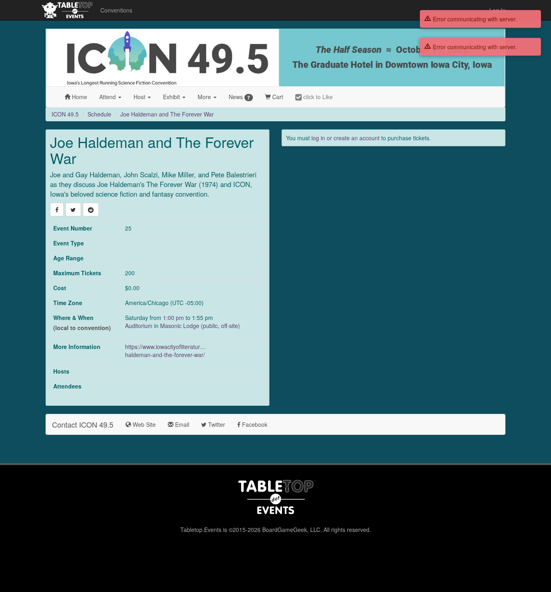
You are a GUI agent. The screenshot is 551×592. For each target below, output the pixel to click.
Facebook (253, 424)
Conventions (116, 10)
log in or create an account (345, 138)
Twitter (216, 424)
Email (181, 424)
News (239, 97)
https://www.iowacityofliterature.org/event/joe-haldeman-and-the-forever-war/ (165, 351)
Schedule (99, 114)
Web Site (143, 424)
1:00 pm (174, 318)
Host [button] (140, 97)
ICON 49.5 (65, 114)
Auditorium (138, 326)
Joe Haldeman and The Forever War (167, 114)
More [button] (205, 97)
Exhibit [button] (172, 97)
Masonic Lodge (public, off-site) (200, 326)
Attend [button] (108, 97)
